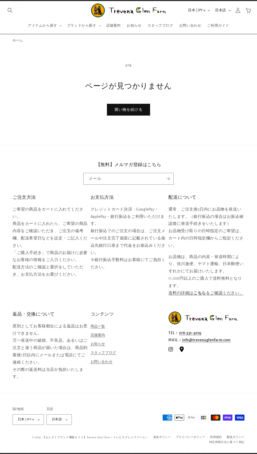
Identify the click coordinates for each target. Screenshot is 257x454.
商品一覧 (98, 326)
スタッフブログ (103, 353)
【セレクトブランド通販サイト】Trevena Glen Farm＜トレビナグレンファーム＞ (95, 437)
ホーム (18, 40)
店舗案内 (98, 335)
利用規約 (216, 437)
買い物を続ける (128, 110)
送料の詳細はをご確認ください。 (205, 293)
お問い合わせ (102, 362)
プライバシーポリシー (190, 437)
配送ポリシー (235, 437)
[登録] (167, 179)
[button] (10, 10)
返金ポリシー (162, 437)
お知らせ (98, 344)
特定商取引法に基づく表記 (226, 442)
